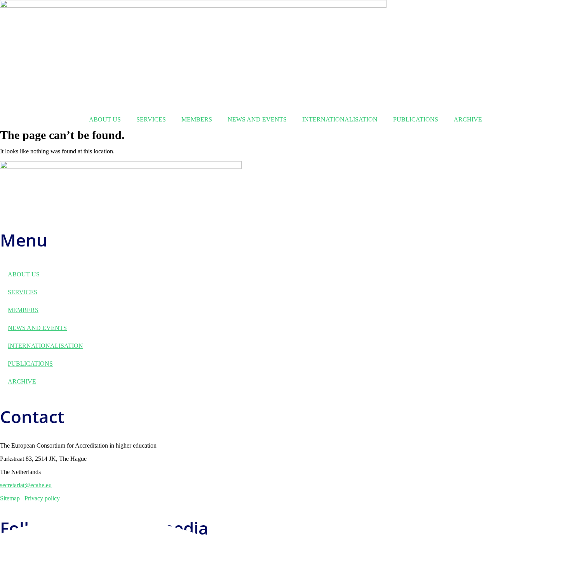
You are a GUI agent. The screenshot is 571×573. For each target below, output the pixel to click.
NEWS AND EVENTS (257, 119)
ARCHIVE (468, 119)
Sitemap (10, 498)
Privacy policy (42, 498)
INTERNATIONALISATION (340, 119)
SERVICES (151, 119)
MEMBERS (196, 119)
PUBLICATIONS (415, 119)
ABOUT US (105, 119)
